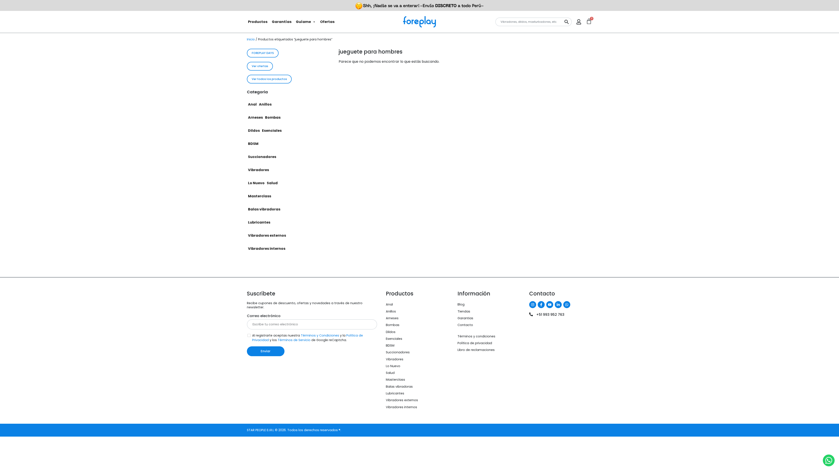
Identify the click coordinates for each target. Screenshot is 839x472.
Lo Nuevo (256, 183)
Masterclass (259, 196)
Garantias (465, 318)
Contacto (465, 325)
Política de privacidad (475, 343)
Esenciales (272, 130)
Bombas (273, 117)
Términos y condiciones (476, 336)
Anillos (265, 104)
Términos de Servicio (294, 340)
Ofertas (327, 21)
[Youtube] (549, 304)
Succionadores (262, 156)
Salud (272, 183)
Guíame (303, 21)
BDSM (253, 143)
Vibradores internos (266, 248)
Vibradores (258, 169)
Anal (252, 104)
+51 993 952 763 (550, 314)
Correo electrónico (264, 316)
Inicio (251, 39)
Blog (461, 304)
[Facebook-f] (541, 304)
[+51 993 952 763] (531, 314)
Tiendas (464, 311)
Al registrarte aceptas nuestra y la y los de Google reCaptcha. (307, 337)
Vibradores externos (267, 235)
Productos (257, 21)
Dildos (254, 130)
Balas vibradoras (264, 209)
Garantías (281, 21)
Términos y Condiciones (320, 335)
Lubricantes (259, 222)
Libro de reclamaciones (476, 350)
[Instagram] (532, 304)
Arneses (255, 117)
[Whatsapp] (566, 304)
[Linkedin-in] (558, 304)
